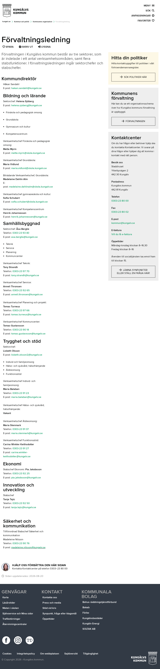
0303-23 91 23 (20, 393)
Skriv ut (27, 46)
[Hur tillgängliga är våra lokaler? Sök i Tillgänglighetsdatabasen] (30, 640)
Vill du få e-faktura (121, 234)
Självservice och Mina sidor (17, 613)
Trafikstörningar (11, 618)
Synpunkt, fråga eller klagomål (59, 613)
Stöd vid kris (49, 608)
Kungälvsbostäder (92, 618)
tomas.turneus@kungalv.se (26, 314)
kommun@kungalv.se (123, 223)
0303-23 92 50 (21, 503)
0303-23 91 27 (20, 448)
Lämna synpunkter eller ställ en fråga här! (133, 271)
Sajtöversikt (71, 653)
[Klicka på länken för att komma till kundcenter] (6, 567)
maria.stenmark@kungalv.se (27, 433)
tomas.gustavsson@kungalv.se (28, 333)
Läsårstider (8, 602)
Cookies (7, 653)
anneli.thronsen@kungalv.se (27, 294)
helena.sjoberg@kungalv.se (26, 105)
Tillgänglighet (90, 653)
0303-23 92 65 (21, 290)
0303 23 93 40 (20, 232)
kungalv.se (6, 22)
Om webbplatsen (49, 653)
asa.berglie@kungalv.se (24, 237)
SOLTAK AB (88, 628)
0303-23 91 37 (20, 429)
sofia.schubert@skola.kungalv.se (29, 201)
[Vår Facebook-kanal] (7, 640)
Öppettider (48, 618)
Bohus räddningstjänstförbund (99, 602)
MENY (148, 5)
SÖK (149, 10)
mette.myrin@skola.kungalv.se (28, 153)
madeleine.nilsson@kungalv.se (28, 547)
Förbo (85, 612)
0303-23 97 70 (20, 271)
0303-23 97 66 (21, 310)
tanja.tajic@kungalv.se (23, 507)
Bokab (86, 607)
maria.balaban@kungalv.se (26, 397)
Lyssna (46, 46)
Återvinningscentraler (14, 624)
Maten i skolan (10, 608)
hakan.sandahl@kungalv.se (26, 88)
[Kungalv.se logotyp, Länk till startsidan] (16, 10)
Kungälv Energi (90, 623)
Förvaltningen (135, 121)
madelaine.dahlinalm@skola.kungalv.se (31, 186)
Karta (5, 597)
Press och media (51, 602)
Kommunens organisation (42, 22)
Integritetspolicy (26, 653)
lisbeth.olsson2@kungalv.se (26, 354)
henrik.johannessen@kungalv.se (29, 216)
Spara (10, 47)
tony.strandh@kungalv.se (25, 275)
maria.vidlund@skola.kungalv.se (29, 168)
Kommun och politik (21, 22)
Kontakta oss (49, 597)
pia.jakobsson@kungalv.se (26, 477)
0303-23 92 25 (21, 473)
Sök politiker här (135, 77)
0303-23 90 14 (20, 329)
